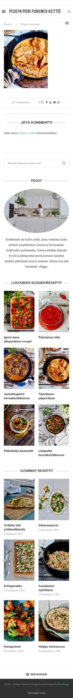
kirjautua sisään (27, 133)
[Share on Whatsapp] (58, 102)
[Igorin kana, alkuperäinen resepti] (19, 311)
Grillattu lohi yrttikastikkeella (14, 527)
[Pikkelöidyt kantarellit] (19, 425)
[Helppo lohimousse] (54, 620)
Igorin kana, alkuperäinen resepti (18, 339)
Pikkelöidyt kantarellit (18, 450)
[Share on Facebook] (46, 102)
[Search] (69, 11)
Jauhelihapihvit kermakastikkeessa (17, 396)
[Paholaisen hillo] (54, 311)
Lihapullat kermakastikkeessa (51, 453)
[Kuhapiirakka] (19, 560)
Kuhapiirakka (13, 586)
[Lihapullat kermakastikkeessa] (54, 425)
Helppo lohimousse (52, 646)
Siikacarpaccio (48, 525)
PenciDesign (63, 684)
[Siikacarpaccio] (54, 499)
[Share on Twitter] (50, 102)
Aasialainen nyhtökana (46, 588)
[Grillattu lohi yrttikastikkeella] (19, 499)
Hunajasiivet (12, 646)
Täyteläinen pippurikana (47, 396)
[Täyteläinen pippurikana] (54, 368)
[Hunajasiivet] (19, 620)
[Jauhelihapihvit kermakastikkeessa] (19, 368)
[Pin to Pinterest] (54, 102)
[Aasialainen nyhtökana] (54, 560)
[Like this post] (42, 102)
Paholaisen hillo (49, 337)
